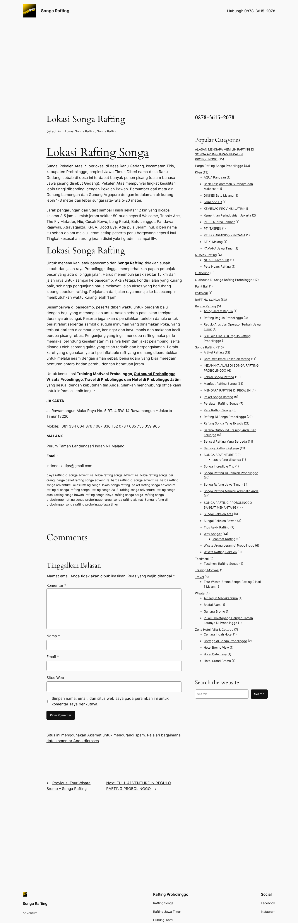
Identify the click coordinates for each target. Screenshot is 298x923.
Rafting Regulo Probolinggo (223, 318)
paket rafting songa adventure (153, 485)
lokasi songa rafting (116, 485)
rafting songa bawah (69, 495)
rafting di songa (57, 490)
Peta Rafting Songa (217, 410)
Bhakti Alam (212, 604)
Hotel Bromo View (216, 647)
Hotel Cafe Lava (215, 654)
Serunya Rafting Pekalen (221, 448)
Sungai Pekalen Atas (218, 514)
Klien (198, 172)
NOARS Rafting (206, 255)
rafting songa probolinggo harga (88, 499)
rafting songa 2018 (104, 490)
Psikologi (201, 293)
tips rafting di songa (226, 459)
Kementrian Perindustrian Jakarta (227, 215)
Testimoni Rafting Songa (221, 563)
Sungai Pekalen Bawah (220, 521)
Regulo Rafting (205, 306)
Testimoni (202, 559)
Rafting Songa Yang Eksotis (223, 423)
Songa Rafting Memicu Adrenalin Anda (231, 491)
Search (259, 694)
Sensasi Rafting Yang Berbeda (225, 441)
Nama (53, 636)
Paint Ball (201, 286)
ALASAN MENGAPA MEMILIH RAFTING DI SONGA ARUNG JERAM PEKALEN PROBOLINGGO (224, 154)
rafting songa (80, 490)
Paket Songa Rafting (218, 397)
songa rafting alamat (128, 499)
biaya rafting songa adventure (116, 475)
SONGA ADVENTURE (219, 455)
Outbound (202, 273)
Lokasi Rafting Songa (97, 152)
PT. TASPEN (212, 228)
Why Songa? (213, 534)
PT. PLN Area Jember (219, 222)
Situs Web (55, 677)
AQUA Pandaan (215, 177)
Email (52, 657)
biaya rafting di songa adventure (69, 475)
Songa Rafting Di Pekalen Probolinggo (231, 473)
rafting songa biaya (99, 495)
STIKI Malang (213, 242)
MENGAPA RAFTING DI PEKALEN (227, 390)
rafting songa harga (129, 495)
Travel (199, 577)
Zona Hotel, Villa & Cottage (214, 629)
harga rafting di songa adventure (134, 480)
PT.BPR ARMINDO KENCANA (224, 235)
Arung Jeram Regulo (218, 311)
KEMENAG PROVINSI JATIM (223, 208)
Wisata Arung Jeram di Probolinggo (229, 545)
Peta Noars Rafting (217, 266)
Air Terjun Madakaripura (221, 598)
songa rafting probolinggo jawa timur (91, 504)
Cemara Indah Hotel (218, 634)
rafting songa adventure (137, 490)
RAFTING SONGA (207, 299)
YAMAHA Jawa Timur (219, 248)
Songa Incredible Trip (219, 466)
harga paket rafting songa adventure (83, 480)
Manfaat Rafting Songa (220, 383)
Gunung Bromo (214, 611)
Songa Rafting (55, 10)
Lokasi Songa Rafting (80, 131)
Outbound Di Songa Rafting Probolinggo (223, 280)
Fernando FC (213, 202)
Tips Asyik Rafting (216, 527)
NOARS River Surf (216, 260)
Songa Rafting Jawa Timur (222, 484)
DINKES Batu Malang (219, 195)
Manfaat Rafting (223, 539)
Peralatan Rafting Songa (221, 403)
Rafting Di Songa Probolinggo (225, 417)
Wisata (200, 593)
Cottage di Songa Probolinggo (225, 641)
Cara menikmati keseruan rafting (227, 359)
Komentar (56, 585)
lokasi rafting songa (86, 485)
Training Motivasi (207, 570)
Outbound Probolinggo (154, 374)
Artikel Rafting (214, 352)
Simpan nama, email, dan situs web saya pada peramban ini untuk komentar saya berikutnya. (110, 701)
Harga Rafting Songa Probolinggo (219, 166)
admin (56, 131)
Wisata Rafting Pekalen (220, 552)
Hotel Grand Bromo (217, 661)
